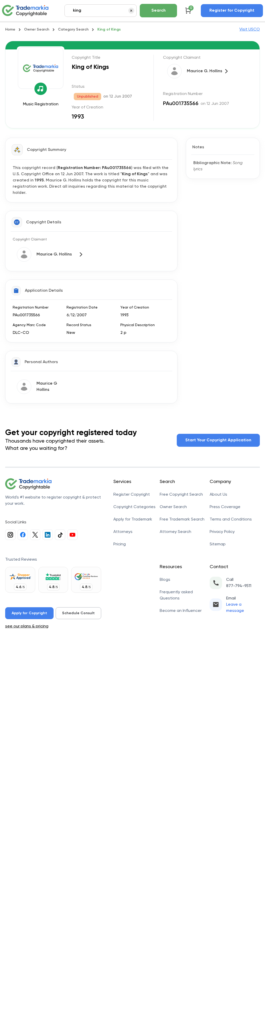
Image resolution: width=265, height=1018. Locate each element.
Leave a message (235, 608)
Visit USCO (249, 29)
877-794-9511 (238, 586)
